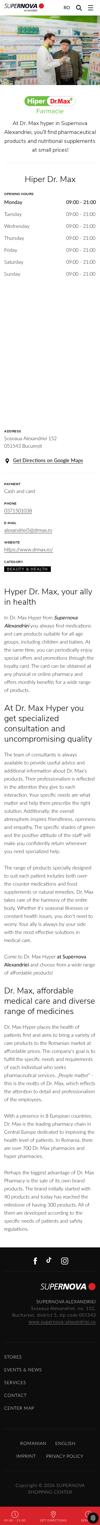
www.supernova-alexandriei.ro (62, 1322)
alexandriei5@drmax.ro (28, 530)
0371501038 (18, 511)
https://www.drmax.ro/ (28, 549)
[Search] (79, 7)
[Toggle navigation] (90, 8)
